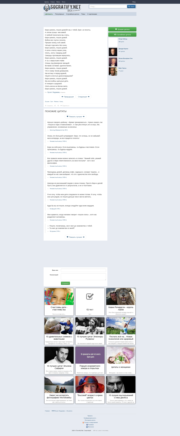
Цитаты (47, 2)
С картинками (92, 14)
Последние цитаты (90, 420)
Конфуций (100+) (55, 209)
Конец (61, 101)
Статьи (53, 2)
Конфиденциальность (90, 418)
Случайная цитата (72, 14)
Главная (47, 411)
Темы (83, 14)
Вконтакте (91, 427)
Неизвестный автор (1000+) (58, 141)
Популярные (59, 14)
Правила (90, 416)
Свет (51, 101)
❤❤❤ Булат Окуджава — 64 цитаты (62, 411)
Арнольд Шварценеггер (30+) (59, 130)
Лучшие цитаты (123, 29)
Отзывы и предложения (91, 422)
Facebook (91, 425)
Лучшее (47, 101)
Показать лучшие (75, 116)
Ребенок (56, 101)
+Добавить (49, 14)
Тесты (63, 2)
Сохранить (65, 283)
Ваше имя (55, 270)
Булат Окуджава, (56, 92)
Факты (58, 2)
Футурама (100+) (55, 231)
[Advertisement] (90, 21)
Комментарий (54, 275)
